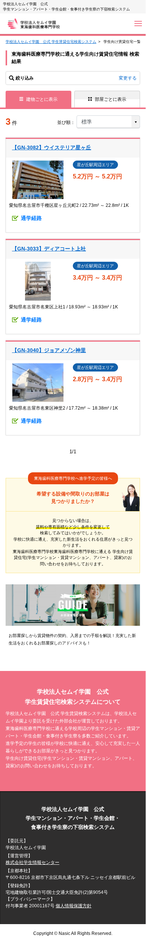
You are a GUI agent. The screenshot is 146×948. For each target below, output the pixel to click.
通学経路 (31, 218)
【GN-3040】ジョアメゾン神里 (49, 350)
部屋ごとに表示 (110, 99)
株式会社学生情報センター (32, 862)
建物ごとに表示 (42, 99)
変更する (128, 78)
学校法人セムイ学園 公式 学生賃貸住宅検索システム (51, 42)
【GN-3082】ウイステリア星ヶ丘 (51, 147)
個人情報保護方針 (73, 905)
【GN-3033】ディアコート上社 (49, 249)
